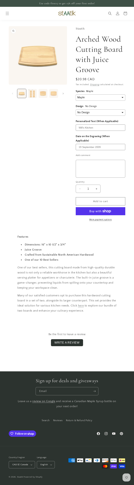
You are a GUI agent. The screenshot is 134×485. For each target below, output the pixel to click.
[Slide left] (12, 93)
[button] (7, 13)
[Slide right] (63, 93)
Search (46, 420)
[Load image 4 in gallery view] (53, 93)
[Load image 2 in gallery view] (32, 93)
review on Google (43, 401)
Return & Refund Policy (79, 420)
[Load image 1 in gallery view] (21, 93)
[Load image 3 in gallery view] (43, 93)
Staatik (20, 477)
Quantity (80, 182)
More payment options (100, 219)
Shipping (94, 84)
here (81, 305)
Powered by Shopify (33, 477)
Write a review (67, 342)
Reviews (58, 420)
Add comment (83, 155)
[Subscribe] (94, 391)
